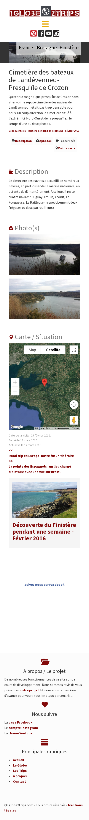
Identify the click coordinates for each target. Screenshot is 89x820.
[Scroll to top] (79, 810)
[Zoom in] (15, 382)
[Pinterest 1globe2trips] (33, 33)
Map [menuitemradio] (32, 350)
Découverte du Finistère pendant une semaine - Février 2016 (44, 130)
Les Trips (20, 770)
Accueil (18, 760)
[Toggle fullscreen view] (74, 349)
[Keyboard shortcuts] (36, 428)
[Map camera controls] (74, 404)
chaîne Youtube (20, 733)
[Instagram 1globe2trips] (56, 33)
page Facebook (20, 722)
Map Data (45, 428)
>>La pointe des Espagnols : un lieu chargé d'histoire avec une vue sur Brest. (40, 466)
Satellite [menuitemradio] (53, 350)
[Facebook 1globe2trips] (41, 33)
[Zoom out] (15, 391)
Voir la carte (67, 148)
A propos (20, 776)
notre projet (29, 690)
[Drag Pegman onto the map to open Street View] (74, 420)
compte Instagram (23, 727)
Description (23, 141)
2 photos (45, 141)
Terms (75, 428)
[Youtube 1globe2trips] (48, 33)
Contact (19, 781)
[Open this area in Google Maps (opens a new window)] (17, 427)
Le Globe (20, 765)
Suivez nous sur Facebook (44, 584)
